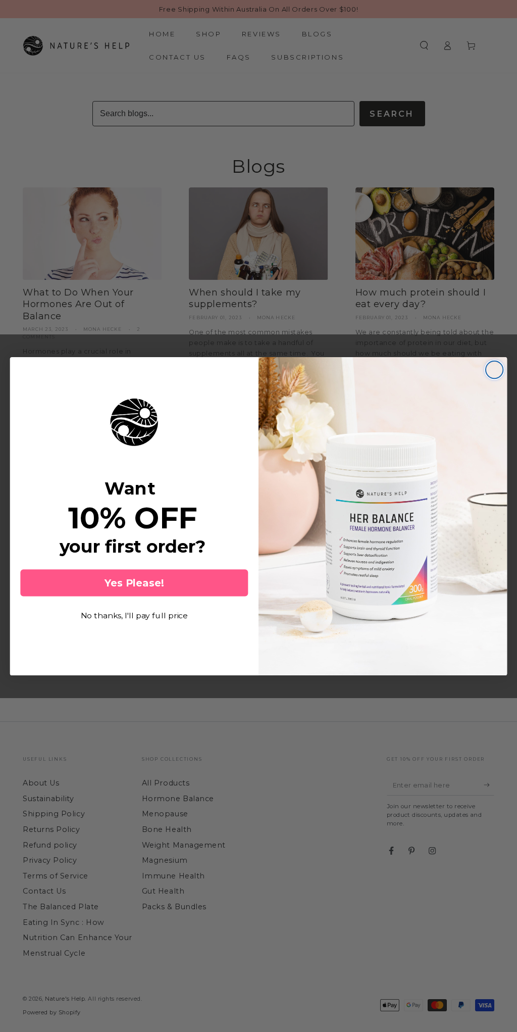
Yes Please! (134, 583)
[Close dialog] (494, 369)
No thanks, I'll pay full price (134, 615)
